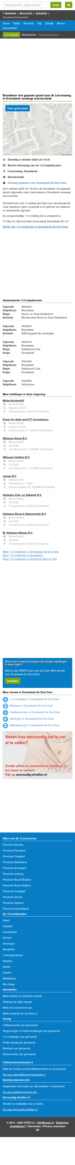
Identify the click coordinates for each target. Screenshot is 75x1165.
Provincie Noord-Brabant (17, 879)
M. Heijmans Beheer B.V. (18, 532)
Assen (6, 920)
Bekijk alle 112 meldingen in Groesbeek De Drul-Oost (35, 226)
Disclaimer (34, 1126)
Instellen (12, 681)
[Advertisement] (37, 69)
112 (39, 23)
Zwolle (6, 967)
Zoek (56, 5)
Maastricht (9, 949)
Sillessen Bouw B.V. (15, 438)
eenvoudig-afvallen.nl (31, 774)
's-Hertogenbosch (13, 955)
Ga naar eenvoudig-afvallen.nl (20, 1109)
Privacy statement (54, 1126)
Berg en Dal (26, 13)
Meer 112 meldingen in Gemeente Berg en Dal (30, 559)
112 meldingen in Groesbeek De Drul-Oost (34, 699)
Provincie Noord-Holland (17, 885)
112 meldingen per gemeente (20, 1036)
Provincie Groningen (14, 868)
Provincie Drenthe (13, 844)
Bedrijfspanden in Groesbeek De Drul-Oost (34, 725)
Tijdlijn (16, 23)
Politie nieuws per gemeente (19, 1042)
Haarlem (8, 961)
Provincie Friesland (14, 856)
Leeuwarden (10, 932)
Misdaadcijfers (29, 34)
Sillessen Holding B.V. (16, 457)
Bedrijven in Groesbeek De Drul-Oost (31, 705)
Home (6, 23)
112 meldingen (11, 34)
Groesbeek (41, 13)
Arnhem (7, 937)
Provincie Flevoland (14, 850)
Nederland (10, 13)
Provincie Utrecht (12, 897)
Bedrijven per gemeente (16, 1048)
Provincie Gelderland (15, 862)
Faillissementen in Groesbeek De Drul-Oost (34, 712)
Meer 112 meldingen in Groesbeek (23, 555)
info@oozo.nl (45, 1122)
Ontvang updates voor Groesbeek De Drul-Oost (37, 183)
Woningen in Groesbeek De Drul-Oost (31, 718)
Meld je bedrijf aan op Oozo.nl (20, 1013)
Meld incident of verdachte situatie (22, 996)
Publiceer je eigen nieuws (17, 1002)
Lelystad (7, 926)
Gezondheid (10, 28)
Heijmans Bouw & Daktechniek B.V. (24, 514)
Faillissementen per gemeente (20, 1025)
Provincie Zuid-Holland (16, 908)
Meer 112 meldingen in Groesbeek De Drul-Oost (31, 551)
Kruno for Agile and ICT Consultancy (26, 419)
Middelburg (9, 978)
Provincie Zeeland (13, 903)
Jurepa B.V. (10, 476)
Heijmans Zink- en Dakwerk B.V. (22, 495)
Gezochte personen (49, 34)
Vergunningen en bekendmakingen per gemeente (31, 1031)
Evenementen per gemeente (19, 1054)
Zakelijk (49, 23)
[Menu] (68, 5)
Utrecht (7, 972)
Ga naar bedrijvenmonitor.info (20, 1092)
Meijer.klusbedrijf (13, 400)
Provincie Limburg (13, 874)
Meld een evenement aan (17, 1007)
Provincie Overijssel (14, 891)
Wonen (61, 23)
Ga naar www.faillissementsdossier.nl (24, 1074)
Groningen (9, 943)
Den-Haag (9, 984)
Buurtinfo (28, 23)
